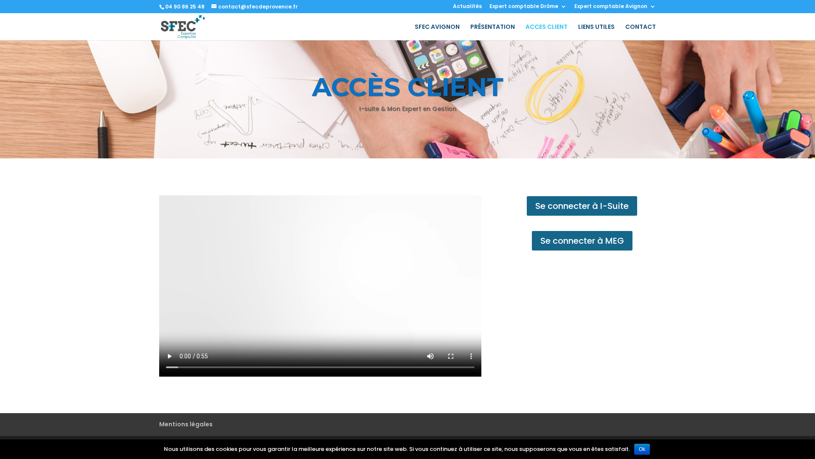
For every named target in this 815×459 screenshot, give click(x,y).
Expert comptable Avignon (610, 7)
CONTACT (640, 27)
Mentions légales (186, 424)
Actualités (467, 7)
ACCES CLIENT (547, 27)
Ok (642, 449)
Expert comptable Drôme (523, 7)
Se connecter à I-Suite (582, 206)
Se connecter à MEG (582, 241)
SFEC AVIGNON (437, 27)
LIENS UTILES (596, 27)
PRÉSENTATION (492, 27)
